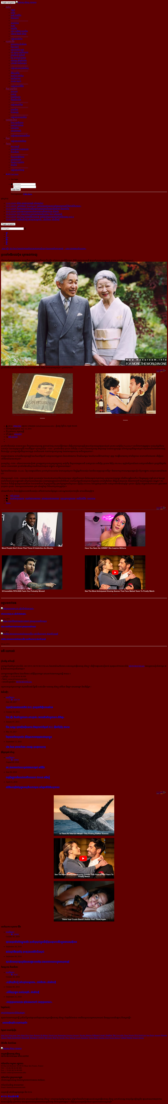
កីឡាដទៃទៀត (16, 100)
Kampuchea (62, 1035)
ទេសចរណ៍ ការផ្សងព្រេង (20, 149)
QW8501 (41, 1038)
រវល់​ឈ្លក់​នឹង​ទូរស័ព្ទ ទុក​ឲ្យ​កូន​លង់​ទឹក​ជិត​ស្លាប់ (25, 951)
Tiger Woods (129, 1035)
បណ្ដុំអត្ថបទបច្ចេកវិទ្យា (19, 117)
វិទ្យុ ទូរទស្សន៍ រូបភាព (18, 58)
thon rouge (12, 1035)
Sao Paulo (150, 1035)
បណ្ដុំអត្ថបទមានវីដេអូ (18, 141)
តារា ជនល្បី (15, 146)
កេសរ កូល (17, 426)
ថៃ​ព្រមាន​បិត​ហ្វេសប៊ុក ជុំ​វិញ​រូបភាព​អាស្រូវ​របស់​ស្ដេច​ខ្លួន (29, 737)
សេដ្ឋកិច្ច (14, 28)
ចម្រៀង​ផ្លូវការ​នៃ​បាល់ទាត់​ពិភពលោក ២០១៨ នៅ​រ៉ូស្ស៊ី (28, 777)
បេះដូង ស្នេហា (16, 81)
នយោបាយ (15, 23)
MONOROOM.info (137, 666)
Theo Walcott (70, 1038)
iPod (54, 1038)
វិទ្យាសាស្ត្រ (15, 112)
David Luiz (53, 1035)
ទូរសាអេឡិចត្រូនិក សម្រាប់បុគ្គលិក (14, 1023)
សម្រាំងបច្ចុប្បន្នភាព (17, 498)
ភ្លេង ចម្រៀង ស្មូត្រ (17, 50)
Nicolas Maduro (86, 1035)
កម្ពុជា (13, 10)
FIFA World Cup (140, 1035)
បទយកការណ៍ (16, 131)
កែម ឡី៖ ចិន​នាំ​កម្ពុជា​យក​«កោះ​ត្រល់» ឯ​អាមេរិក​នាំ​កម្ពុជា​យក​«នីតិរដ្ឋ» (35, 717)
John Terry (4, 1035)
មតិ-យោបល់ (13, 437)
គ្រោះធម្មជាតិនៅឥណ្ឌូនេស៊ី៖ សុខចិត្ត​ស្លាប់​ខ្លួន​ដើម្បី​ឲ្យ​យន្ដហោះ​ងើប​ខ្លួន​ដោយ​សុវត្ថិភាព (41, 941)
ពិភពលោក (15, 18)
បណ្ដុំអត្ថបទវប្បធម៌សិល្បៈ (20, 68)
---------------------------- (19, 20)
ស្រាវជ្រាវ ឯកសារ (17, 125)
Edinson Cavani (98, 1035)
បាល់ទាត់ (14, 91)
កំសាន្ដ (8, 144)
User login (14, 174)
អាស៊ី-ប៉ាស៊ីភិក (16, 15)
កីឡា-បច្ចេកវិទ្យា (11, 89)
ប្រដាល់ (13, 94)
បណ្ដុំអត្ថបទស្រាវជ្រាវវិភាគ (20, 136)
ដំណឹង (8, 7)
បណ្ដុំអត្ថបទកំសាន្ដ (17, 170)
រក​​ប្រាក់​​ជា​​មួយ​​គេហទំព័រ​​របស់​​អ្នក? (13, 1013)
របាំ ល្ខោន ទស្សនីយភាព (19, 52)
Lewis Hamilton (82, 1038)
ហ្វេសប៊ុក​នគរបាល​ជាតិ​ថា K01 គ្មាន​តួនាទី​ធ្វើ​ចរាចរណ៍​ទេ (29, 707)
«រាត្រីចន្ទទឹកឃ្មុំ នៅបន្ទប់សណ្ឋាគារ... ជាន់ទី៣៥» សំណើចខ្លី (31, 982)
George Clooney (72, 1035)
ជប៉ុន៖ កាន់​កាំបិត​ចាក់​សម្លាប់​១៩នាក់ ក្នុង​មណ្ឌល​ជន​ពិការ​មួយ (18, 626)
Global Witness (126, 1038)
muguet (157, 1035)
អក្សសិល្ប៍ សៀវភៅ (18, 55)
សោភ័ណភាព (16, 78)
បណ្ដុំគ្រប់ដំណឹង (17, 39)
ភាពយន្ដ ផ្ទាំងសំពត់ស (19, 60)
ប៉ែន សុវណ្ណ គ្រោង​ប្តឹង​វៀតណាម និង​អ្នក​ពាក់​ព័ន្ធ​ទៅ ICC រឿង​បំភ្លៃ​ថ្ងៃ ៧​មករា (38, 727)
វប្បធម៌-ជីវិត (10, 41)
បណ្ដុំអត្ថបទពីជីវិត (17, 86)
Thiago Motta (93, 1038)
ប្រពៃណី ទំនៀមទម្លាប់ (19, 63)
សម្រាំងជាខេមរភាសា (33, 498)
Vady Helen (21, 1035)
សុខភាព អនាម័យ (17, 76)
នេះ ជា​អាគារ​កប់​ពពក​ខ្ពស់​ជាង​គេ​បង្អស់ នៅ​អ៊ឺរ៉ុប (25, 767)
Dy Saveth (61, 1038)
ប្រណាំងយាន (16, 97)
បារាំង (13, 13)
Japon (8, 503)
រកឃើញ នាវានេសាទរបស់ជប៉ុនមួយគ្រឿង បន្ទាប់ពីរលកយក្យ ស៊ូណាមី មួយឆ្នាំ (23, 639)
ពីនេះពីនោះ (15, 152)
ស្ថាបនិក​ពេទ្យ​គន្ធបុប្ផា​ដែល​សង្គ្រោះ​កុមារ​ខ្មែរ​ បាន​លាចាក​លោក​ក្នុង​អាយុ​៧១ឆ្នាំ (37, 961)
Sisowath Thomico (29, 1038)
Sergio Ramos (114, 1038)
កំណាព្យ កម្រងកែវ (17, 162)
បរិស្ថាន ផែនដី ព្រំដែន (18, 34)
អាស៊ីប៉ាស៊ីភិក (81, 498)
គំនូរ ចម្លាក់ (15, 47)
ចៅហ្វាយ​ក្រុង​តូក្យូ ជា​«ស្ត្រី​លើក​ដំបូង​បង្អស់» (13, 614)
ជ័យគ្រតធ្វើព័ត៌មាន (17, 157)
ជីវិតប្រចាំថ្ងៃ (15, 73)
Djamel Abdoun (138, 1038)
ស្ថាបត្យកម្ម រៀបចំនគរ (19, 44)
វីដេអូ (8, 138)
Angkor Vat (110, 1035)
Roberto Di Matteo (41, 1035)
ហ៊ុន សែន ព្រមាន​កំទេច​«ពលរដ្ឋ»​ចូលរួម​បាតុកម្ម (26, 746)
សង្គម (13, 26)
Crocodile (120, 1035)
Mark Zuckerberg (14, 1038)
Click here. (27, 194)
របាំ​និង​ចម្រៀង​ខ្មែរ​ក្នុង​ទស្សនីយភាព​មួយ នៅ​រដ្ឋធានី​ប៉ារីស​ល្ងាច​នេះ (33, 787)
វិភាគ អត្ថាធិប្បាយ (17, 123)
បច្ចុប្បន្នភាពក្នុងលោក (68, 498)
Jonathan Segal (104, 1038)
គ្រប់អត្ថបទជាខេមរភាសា (50, 498)
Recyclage (29, 1035)
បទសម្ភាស (15, 128)
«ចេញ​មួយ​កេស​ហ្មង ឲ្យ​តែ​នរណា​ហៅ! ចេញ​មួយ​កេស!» (29, 1002)
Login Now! (16, 189)
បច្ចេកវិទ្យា (14, 109)
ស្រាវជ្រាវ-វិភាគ (11, 120)
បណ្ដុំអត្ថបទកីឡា (17, 105)
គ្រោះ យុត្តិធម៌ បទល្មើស (19, 31)
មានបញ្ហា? (18, 434)
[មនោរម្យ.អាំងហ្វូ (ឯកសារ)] (26, 2)
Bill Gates (48, 1038)
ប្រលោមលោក (16, 159)
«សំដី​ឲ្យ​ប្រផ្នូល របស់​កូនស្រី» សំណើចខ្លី (22, 992)
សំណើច (14, 165)
